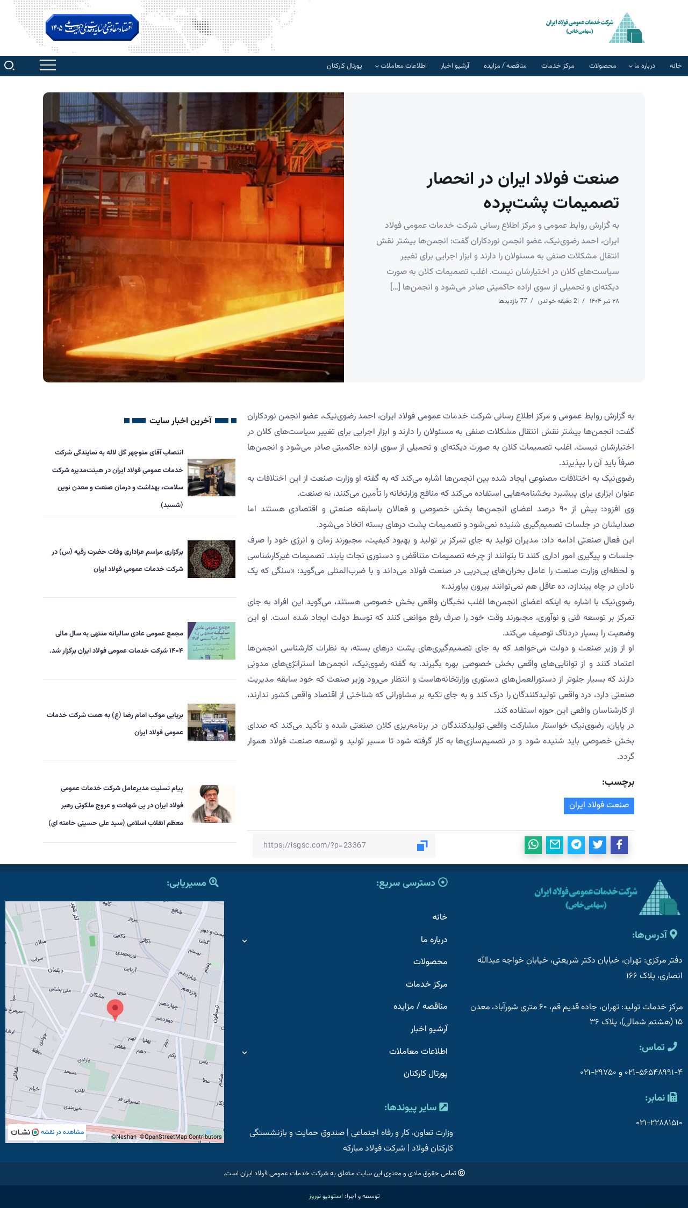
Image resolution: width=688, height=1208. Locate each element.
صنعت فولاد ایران (599, 805)
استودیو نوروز (326, 1196)
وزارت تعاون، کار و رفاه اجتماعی (402, 1133)
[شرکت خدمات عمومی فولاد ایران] (595, 27)
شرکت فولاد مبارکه (374, 1148)
